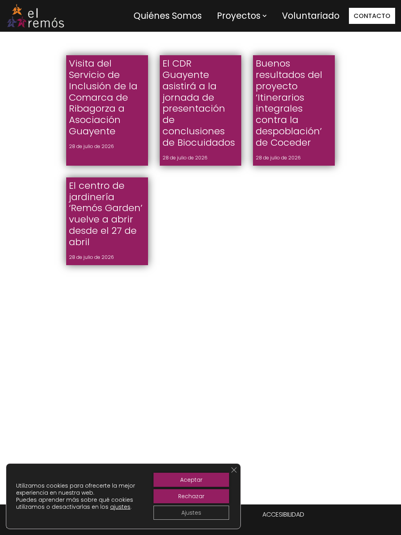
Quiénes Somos (168, 15)
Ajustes (191, 513)
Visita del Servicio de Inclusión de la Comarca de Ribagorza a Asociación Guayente (103, 97)
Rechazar (191, 496)
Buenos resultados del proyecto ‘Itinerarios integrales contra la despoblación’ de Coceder (289, 103)
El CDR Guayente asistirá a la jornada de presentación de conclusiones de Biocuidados (199, 103)
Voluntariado (311, 15)
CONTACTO (372, 15)
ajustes (120, 506)
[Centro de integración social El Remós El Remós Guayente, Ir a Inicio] (35, 16)
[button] (264, 16)
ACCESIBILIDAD (283, 514)
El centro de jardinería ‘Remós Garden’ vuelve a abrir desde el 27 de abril (106, 213)
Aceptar (191, 480)
